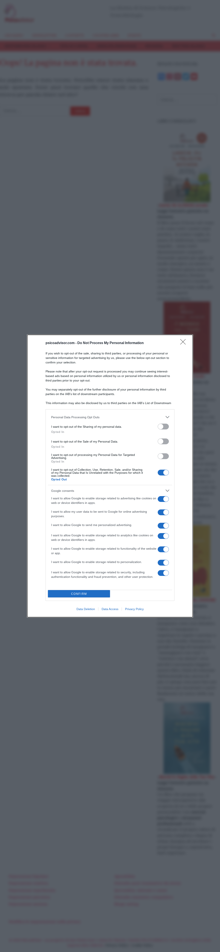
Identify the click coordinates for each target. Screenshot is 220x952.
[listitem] (110, 417)
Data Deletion (85, 609)
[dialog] (110, 476)
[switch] (163, 426)
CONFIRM (79, 593)
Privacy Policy (134, 609)
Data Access (110, 609)
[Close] (184, 343)
